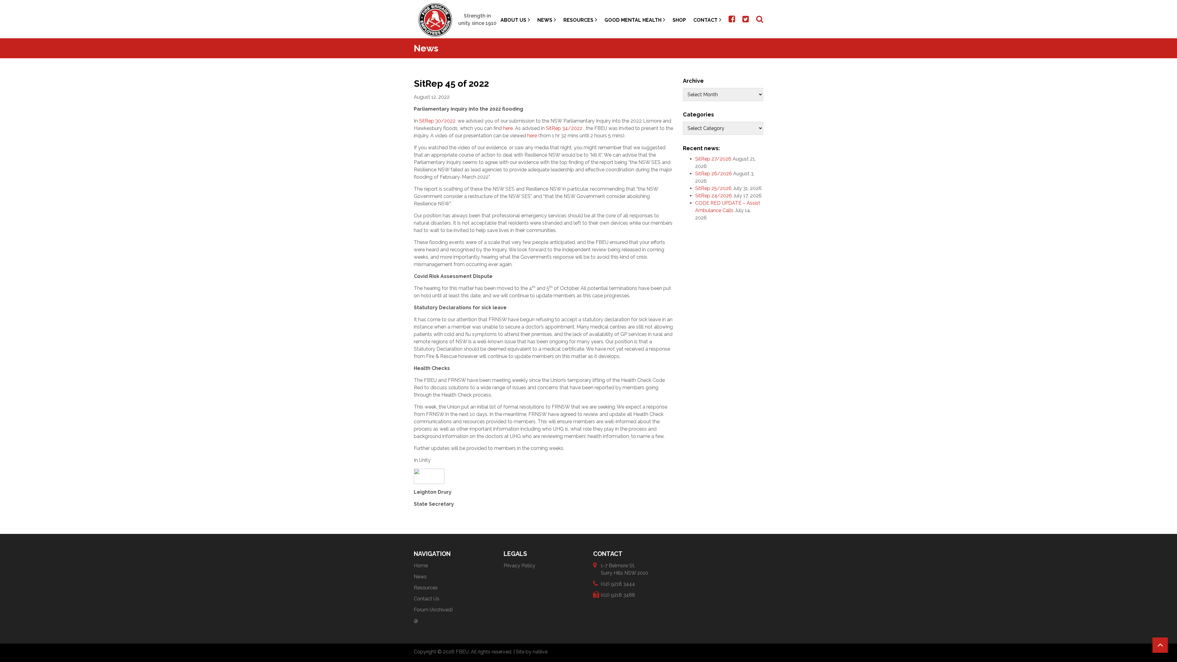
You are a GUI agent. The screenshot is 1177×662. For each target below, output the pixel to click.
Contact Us (426, 599)
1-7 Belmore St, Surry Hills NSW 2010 (624, 569)
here (508, 128)
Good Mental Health (632, 20)
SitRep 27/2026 (713, 159)
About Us (513, 20)
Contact (705, 20)
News (544, 20)
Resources (578, 20)
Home (421, 566)
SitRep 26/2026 (713, 174)
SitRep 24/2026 (713, 196)
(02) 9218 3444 (618, 584)
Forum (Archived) (433, 610)
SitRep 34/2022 (565, 128)
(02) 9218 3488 (618, 595)
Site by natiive (531, 652)
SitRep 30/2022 (437, 121)
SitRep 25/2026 (713, 188)
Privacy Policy (519, 566)
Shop (679, 20)
